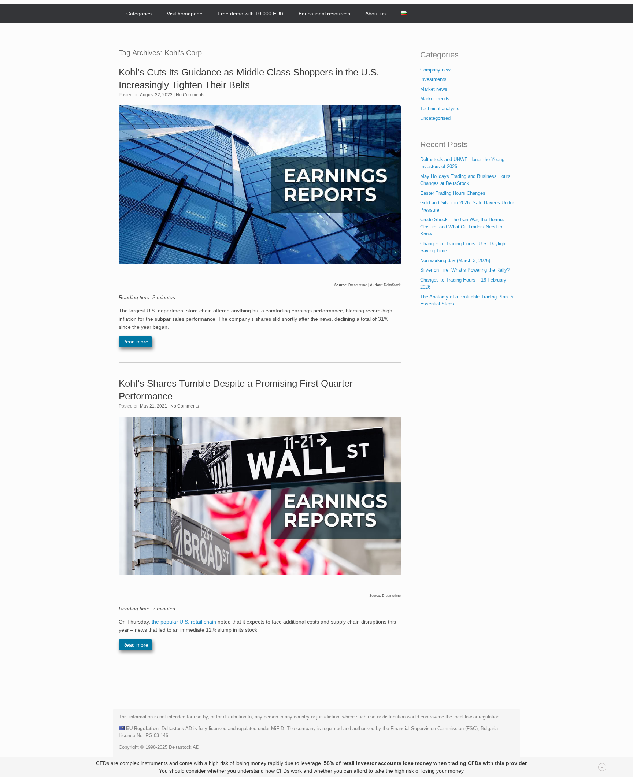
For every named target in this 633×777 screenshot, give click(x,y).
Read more (135, 342)
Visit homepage (185, 13)
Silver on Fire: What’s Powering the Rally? (465, 270)
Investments (433, 79)
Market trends (434, 98)
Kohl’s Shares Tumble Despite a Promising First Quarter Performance (236, 390)
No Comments (190, 94)
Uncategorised (435, 118)
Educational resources (324, 13)
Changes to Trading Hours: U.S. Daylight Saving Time (463, 247)
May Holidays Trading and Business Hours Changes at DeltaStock (465, 180)
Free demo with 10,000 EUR (251, 13)
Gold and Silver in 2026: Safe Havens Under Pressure (467, 206)
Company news (436, 70)
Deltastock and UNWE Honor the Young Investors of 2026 (462, 163)
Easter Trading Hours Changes (452, 193)
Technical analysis (439, 108)
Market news (433, 89)
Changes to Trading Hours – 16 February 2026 (463, 283)
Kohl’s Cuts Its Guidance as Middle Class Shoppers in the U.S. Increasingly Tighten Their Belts (249, 78)
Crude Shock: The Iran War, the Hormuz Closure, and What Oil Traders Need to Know (462, 227)
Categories (139, 13)
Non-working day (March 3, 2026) (455, 260)
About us (375, 13)
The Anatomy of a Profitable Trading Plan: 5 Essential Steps (466, 300)
